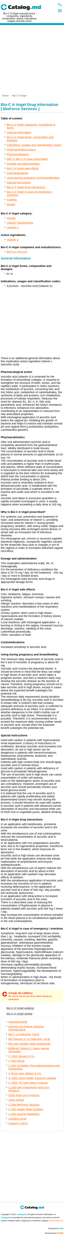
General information (19, 132)
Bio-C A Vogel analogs (20, 1008)
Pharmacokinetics (18, 154)
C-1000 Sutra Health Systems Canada (32, 1078)
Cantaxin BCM (17, 1118)
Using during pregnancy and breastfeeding (33, 177)
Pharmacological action (21, 149)
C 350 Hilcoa (16, 1061)
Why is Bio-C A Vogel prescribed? (27, 159)
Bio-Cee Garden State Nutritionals (29, 1043)
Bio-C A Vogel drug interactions (26, 187)
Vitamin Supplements (20, 222)
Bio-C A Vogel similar (19, 1013)
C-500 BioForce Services (23, 1104)
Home (5, 95)
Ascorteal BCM (17, 1021)
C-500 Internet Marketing (23, 1114)
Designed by (56, 1228)
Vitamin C (13, 227)
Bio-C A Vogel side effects (23, 168)
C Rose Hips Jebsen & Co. (25, 1073)
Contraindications (17, 173)
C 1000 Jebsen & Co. (21, 1056)
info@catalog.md (56, 1221)
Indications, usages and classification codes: (34, 145)
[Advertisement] (32, 58)
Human (11, 218)
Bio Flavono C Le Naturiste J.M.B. (29, 1039)
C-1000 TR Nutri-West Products (28, 1082)
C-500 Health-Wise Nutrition (25, 1109)
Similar (11, 204)
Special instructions (19, 182)
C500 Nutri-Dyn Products (23, 1095)
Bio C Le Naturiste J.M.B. (24, 1034)
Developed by (54, 1233)
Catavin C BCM (18, 1123)
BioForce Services (17, 252)
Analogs (12, 199)
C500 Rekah (16, 1100)
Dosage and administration (23, 163)
